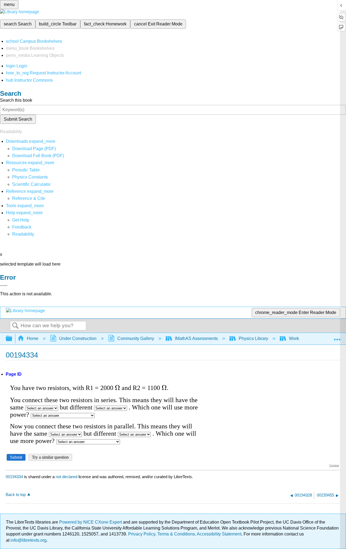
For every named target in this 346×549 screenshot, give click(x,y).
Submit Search (18, 119)
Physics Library (253, 338)
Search (15, 325)
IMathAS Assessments (196, 338)
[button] (21, 227)
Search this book (16, 100)
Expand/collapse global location (337, 337)
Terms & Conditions (176, 534)
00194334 (14, 476)
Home (32, 338)
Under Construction (78, 338)
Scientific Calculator (31, 184)
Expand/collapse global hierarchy (12, 338)
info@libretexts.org (27, 540)
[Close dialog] (4, 285)
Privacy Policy (141, 534)
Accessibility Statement (219, 534)
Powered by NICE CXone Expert (91, 522)
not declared (67, 476)
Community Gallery (135, 338)
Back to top (16, 494)
